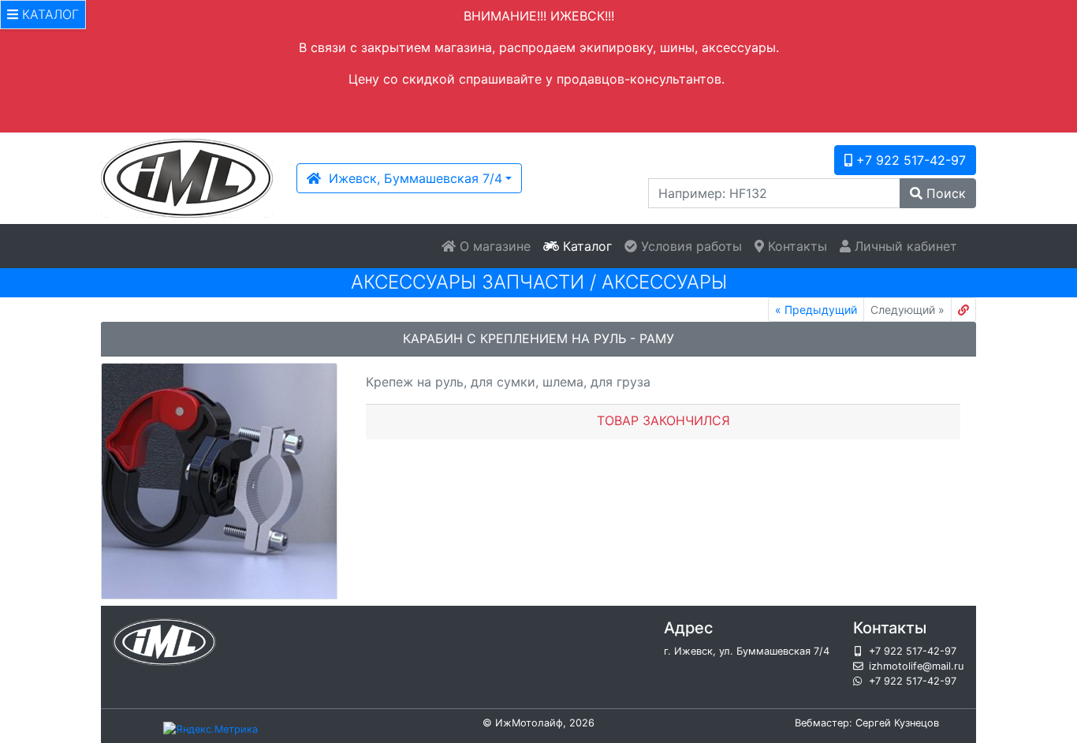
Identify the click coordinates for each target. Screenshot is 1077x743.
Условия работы (689, 246)
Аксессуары (664, 282)
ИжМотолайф (529, 723)
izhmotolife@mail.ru (916, 666)
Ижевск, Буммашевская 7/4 (411, 178)
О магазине (493, 246)
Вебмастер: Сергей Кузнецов (867, 723)
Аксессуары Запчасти (467, 282)
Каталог (585, 246)
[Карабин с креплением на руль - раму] (219, 481)
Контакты (795, 246)
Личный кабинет (904, 246)
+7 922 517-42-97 (909, 160)
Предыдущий (816, 309)
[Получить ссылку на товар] (963, 309)
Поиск (944, 193)
